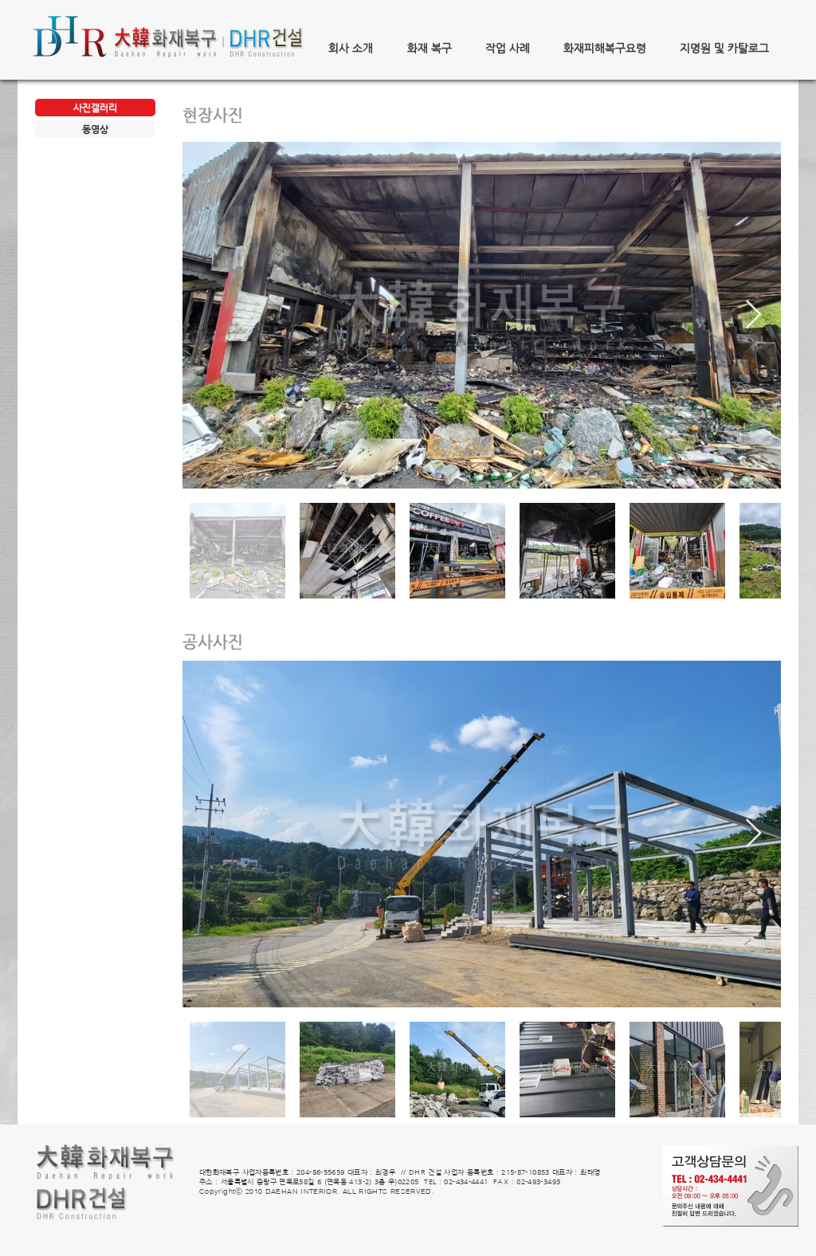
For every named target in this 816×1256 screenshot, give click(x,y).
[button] (351, 48)
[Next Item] (753, 315)
